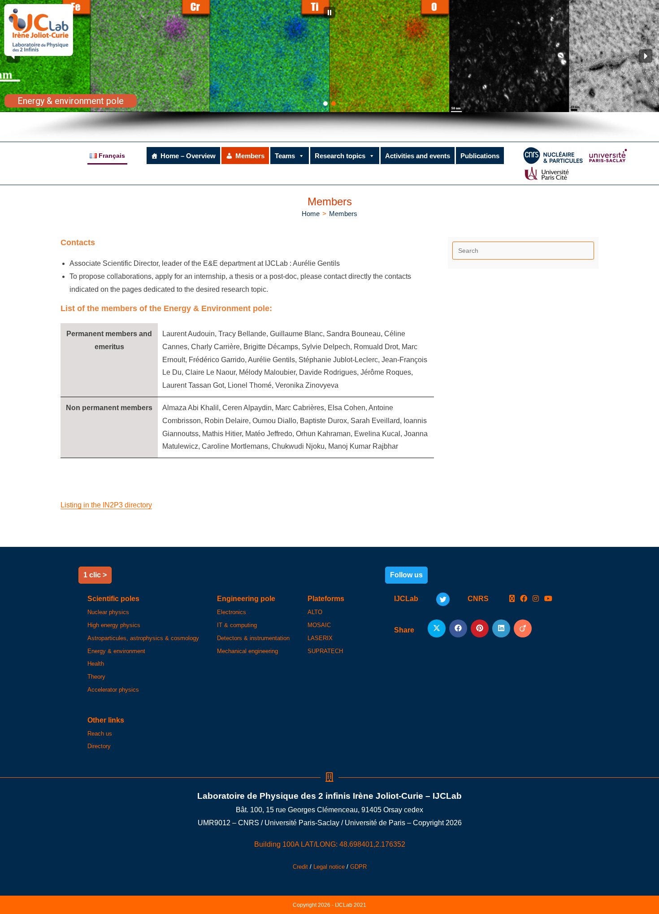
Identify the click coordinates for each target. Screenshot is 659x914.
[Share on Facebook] (458, 628)
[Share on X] (437, 628)
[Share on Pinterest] (480, 628)
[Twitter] (443, 599)
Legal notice (329, 866)
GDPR (358, 866)
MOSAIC (319, 625)
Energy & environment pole (70, 100)
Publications (479, 156)
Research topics (340, 156)
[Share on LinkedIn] (501, 628)
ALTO (315, 612)
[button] (329, 12)
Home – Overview (188, 156)
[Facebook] (523, 599)
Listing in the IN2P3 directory (106, 505)
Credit (300, 866)
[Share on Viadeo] (523, 628)
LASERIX (320, 638)
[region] (329, 71)
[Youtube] (548, 599)
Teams (285, 156)
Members (249, 156)
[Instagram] (536, 599)
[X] (512, 599)
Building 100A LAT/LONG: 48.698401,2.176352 (329, 844)
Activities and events (417, 156)
